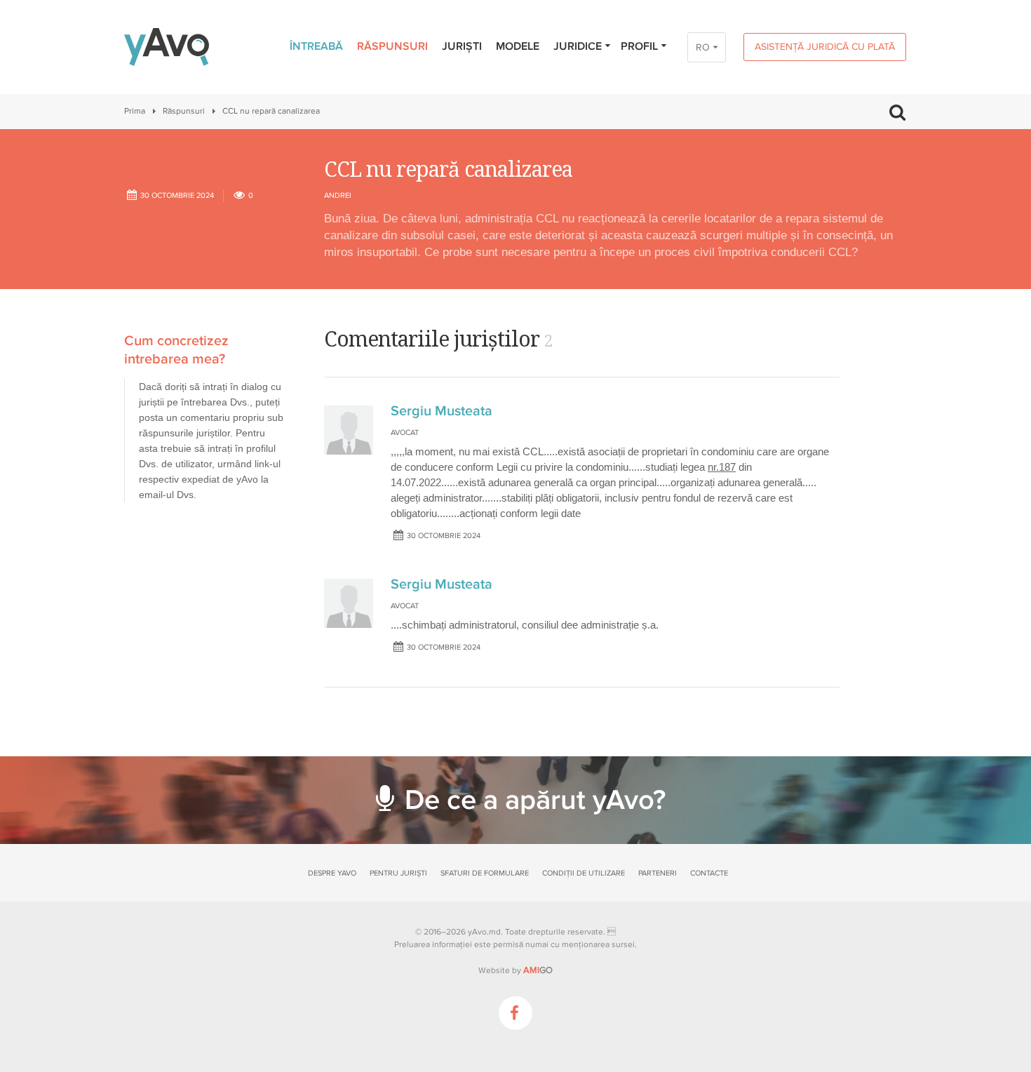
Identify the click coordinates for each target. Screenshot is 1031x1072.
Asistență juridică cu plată (825, 47)
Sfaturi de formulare (484, 873)
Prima (134, 111)
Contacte (709, 873)
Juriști (462, 46)
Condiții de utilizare (583, 873)
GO (538, 970)
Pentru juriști (398, 873)
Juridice (577, 46)
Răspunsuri (392, 46)
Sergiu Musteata (441, 411)
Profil (639, 46)
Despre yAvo (332, 873)
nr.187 (722, 467)
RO (703, 47)
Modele (517, 46)
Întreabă (316, 46)
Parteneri (657, 873)
